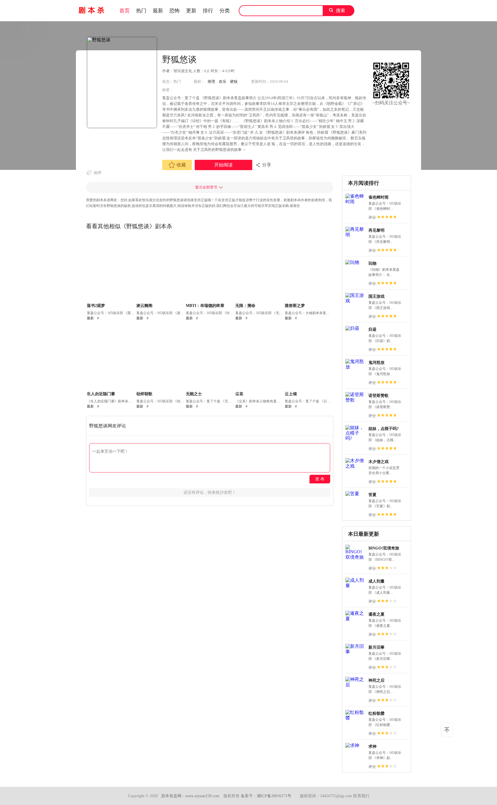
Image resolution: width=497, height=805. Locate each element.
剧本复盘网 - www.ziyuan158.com (190, 796)
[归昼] (352, 328)
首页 (124, 11)
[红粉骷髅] (355, 717)
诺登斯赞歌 (378, 395)
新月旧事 (376, 647)
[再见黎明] (355, 234)
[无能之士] (210, 357)
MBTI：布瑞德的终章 (205, 305)
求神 (372, 746)
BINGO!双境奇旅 (383, 548)
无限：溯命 (245, 305)
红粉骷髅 (376, 713)
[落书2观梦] (111, 269)
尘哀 (239, 394)
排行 (208, 11)
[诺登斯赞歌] (355, 399)
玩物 (372, 263)
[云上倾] (309, 357)
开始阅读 (223, 164)
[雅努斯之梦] (309, 269)
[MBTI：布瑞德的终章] (210, 269)
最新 (158, 11)
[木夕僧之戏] (355, 466)
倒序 (97, 173)
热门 (141, 11)
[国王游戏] (355, 300)
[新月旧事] (355, 651)
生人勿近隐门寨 (101, 394)
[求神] (352, 745)
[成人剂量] (355, 585)
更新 (191, 11)
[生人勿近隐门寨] (111, 357)
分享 (266, 164)
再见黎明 (376, 230)
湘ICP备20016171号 (274, 796)
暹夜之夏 (376, 614)
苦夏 (372, 495)
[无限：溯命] (259, 269)
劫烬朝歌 (144, 394)
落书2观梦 (96, 305)
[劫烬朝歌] (160, 357)
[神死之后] (355, 684)
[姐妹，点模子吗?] (355, 438)
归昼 (372, 329)
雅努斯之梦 (295, 305)
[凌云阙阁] (160, 269)
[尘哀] (259, 357)
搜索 (340, 10)
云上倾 (291, 394)
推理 (211, 81)
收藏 (181, 164)
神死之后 (376, 680)
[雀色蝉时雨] (355, 201)
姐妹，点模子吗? (383, 428)
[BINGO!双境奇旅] (355, 557)
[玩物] (352, 262)
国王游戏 (376, 296)
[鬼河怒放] (355, 366)
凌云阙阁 (144, 305)
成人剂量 (376, 581)
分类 (224, 11)
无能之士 (194, 394)
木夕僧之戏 (378, 462)
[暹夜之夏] (355, 618)
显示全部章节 (206, 187)
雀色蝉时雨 (378, 197)
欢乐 (222, 81)
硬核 (234, 81)
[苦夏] (352, 493)
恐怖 (174, 11)
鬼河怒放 (376, 362)
